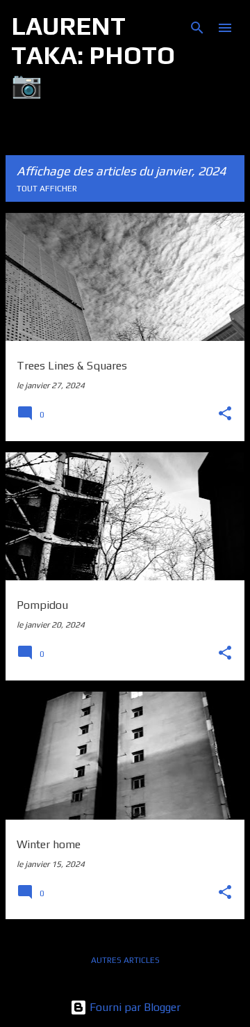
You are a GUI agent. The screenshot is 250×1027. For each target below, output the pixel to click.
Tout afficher (47, 188)
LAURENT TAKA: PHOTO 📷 (93, 55)
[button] (225, 414)
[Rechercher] (197, 28)
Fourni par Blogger (134, 1007)
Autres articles (125, 960)
